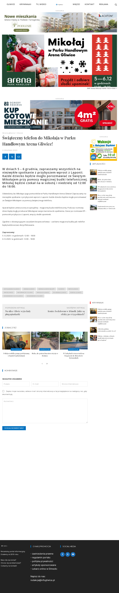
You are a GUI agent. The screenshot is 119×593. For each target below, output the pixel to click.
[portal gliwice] (15, 545)
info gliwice (73, 289)
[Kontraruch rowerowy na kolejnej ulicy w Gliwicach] (93, 207)
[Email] (18, 156)
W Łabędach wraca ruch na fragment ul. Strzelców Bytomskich (73, 355)
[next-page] (47, 364)
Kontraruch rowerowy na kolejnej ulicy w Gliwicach (106, 207)
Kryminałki (16, 349)
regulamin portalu (41, 557)
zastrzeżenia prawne (42, 553)
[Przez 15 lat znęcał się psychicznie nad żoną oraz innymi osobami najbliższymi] (93, 197)
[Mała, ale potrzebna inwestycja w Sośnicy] (45, 341)
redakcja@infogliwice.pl (42, 580)
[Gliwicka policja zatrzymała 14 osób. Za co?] (93, 330)
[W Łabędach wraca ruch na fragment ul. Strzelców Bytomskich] (74, 341)
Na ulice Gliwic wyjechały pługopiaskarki (18, 313)
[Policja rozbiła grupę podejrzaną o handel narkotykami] (16, 341)
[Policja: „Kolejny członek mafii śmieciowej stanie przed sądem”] (93, 338)
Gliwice (20, 133)
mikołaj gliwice (43, 292)
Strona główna (8, 133)
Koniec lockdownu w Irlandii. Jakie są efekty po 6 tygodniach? (66, 313)
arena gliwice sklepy (46, 289)
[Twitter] (12, 156)
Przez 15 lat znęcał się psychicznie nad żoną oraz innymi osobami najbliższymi (106, 198)
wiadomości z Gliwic (35, 296)
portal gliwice (75, 292)
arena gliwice (29, 289)
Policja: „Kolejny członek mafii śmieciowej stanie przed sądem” (106, 338)
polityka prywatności (42, 561)
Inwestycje (45, 349)
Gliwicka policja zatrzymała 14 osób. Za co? (107, 330)
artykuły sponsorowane (44, 565)
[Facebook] (5, 156)
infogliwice (8, 292)
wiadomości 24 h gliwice (13, 296)
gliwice (61, 289)
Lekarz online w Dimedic (44, 568)
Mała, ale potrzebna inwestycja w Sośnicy (45, 354)
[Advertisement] (45, 265)
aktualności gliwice (12, 289)
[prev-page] (42, 364)
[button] (116, 4)
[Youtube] (73, 554)
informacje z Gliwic (25, 292)
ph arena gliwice (59, 292)
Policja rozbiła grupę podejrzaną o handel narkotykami (16, 354)
